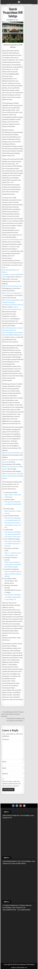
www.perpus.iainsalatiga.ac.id (12, 239)
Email (4, 768)
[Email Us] (24, 805)
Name (4, 761)
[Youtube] (20, 805)
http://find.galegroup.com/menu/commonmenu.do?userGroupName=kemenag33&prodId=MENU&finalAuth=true (12, 332)
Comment (5, 739)
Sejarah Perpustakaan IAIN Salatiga (13, 12)
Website (5, 773)
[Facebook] (13, 805)
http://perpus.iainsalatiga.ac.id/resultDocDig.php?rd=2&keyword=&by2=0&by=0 (12, 302)
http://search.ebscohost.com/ (12, 286)
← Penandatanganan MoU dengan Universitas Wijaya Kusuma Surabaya (12, 714)
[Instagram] (17, 805)
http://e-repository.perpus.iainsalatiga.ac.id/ (12, 274)
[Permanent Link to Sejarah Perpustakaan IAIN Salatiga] (12, 32)
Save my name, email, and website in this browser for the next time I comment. (11, 784)
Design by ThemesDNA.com (19, 967)
